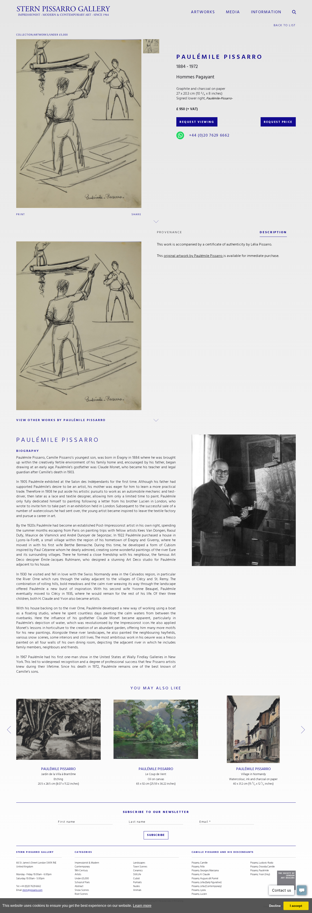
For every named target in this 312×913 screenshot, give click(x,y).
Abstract (79, 886)
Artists (78, 874)
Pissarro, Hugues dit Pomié (205, 878)
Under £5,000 (59, 35)
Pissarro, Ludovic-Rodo (261, 863)
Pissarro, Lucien (199, 894)
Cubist (136, 878)
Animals (137, 890)
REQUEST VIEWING (197, 122)
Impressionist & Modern (87, 863)
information (266, 11)
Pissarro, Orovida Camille (262, 867)
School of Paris (82, 882)
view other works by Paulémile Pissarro (61, 420)
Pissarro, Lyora (199, 890)
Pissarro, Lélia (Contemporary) (207, 886)
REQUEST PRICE (278, 122)
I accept (296, 906)
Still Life (137, 874)
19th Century (81, 870)
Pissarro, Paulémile (259, 870)
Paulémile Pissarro (58, 769)
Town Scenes (140, 867)
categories (83, 852)
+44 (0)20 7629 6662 (209, 135)
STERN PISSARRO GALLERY (35, 852)
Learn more (142, 906)
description (273, 232)
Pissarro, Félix (198, 867)
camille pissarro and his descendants (223, 852)
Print (20, 214)
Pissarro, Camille (200, 863)
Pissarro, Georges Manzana (205, 870)
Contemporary (82, 867)
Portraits (137, 882)
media (233, 11)
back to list (285, 25)
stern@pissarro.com (32, 890)
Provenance (169, 232)
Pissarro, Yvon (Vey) (260, 874)
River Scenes (81, 894)
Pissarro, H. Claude (201, 874)
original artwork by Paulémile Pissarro (193, 256)
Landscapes (139, 863)
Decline (275, 906)
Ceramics (138, 870)
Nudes (136, 886)
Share (136, 214)
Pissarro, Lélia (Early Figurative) (207, 882)
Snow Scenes (82, 890)
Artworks (203, 11)
